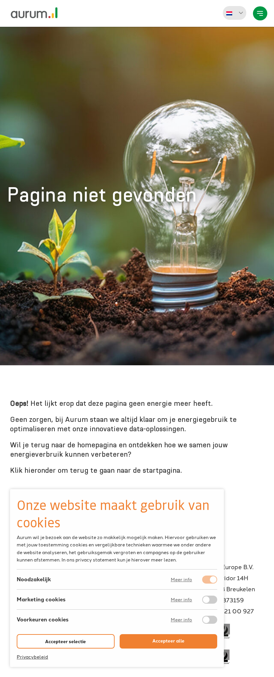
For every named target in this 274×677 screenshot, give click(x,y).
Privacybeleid (32, 657)
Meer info (181, 580)
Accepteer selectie (65, 641)
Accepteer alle (168, 640)
